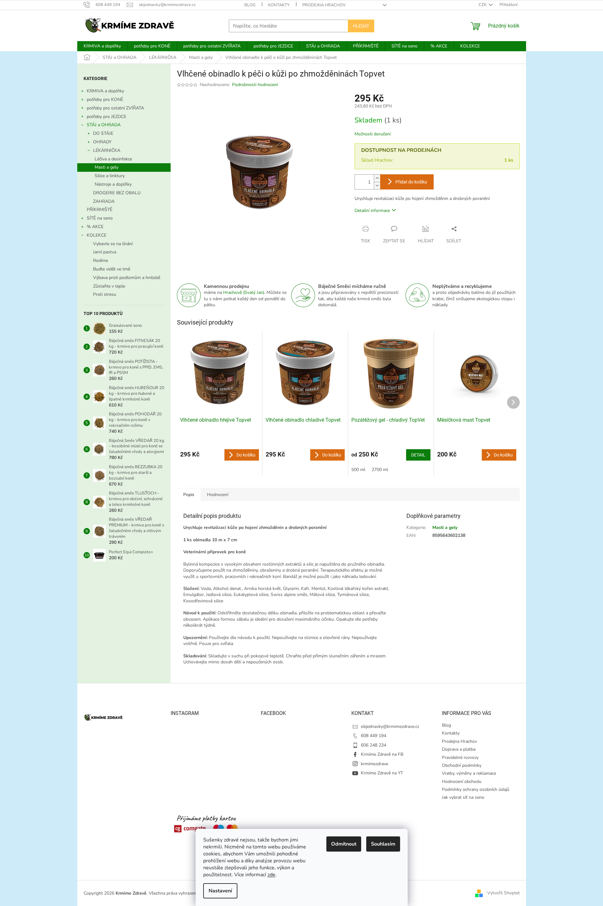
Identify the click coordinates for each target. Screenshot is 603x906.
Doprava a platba (458, 749)
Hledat (361, 25)
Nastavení (220, 890)
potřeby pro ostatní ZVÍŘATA (115, 108)
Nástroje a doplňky (113, 184)
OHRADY (102, 142)
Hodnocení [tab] (217, 495)
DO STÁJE (103, 133)
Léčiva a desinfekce (113, 159)
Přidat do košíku (411, 181)
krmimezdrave (374, 764)
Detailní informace (372, 211)
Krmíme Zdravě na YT (382, 773)
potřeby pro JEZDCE (106, 117)
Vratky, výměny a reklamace (469, 773)
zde (271, 874)
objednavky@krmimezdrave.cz (390, 726)
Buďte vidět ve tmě (111, 269)
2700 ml (380, 470)
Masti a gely (106, 167)
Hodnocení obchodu (461, 782)
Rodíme (100, 261)
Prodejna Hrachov (324, 5)
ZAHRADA (104, 201)
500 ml (358, 470)
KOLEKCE (96, 235)
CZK (483, 5)
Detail (418, 454)
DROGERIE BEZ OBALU (117, 193)
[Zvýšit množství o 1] (377, 178)
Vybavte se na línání (113, 244)
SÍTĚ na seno (100, 218)
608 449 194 (373, 736)
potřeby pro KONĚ (105, 99)
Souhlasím (383, 844)
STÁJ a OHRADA (104, 125)
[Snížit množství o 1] (377, 185)
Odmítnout (343, 844)
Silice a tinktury (110, 176)
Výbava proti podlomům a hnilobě (126, 278)
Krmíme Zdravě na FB (382, 754)
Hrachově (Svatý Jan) (243, 292)
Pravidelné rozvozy (460, 757)
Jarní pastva (104, 252)
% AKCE (95, 227)
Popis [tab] (188, 495)
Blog (249, 5)
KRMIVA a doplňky (105, 91)
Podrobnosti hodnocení (255, 85)
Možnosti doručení (373, 134)
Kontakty (279, 5)
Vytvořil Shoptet (503, 893)
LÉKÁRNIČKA (106, 150)
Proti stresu (104, 294)
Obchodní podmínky (461, 765)
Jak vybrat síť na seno (463, 797)
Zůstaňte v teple (109, 286)
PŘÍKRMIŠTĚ (99, 210)
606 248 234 (373, 745)
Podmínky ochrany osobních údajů (475, 789)
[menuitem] (102, 46)
